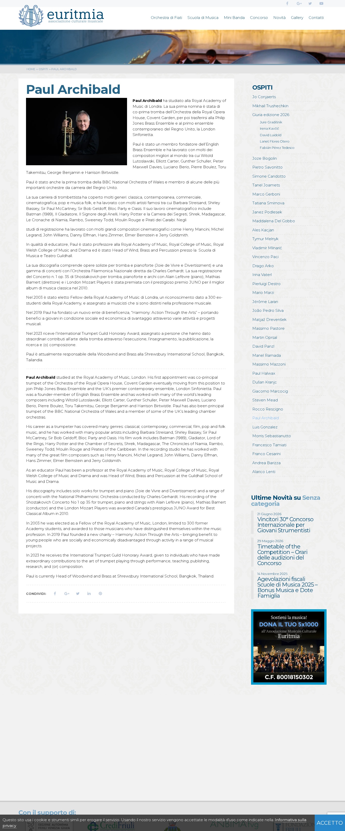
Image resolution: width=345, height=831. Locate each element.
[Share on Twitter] (77, 593)
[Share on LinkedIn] (89, 593)
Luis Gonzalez (265, 427)
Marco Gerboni (266, 194)
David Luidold (270, 135)
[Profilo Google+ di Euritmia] (298, 3)
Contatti (316, 17)
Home (31, 69)
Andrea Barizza (266, 462)
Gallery (297, 17)
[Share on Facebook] (55, 593)
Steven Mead (265, 400)
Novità (279, 17)
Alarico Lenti (263, 471)
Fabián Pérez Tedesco (277, 148)
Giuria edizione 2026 (270, 114)
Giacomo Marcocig (270, 391)
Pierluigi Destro (266, 283)
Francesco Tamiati (269, 444)
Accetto (330, 823)
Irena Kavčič (269, 128)
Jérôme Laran (265, 301)
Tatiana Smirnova (268, 203)
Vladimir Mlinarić (267, 247)
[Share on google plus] (66, 593)
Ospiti (43, 69)
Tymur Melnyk (265, 238)
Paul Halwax (263, 373)
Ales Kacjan (263, 230)
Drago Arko (263, 265)
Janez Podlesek (267, 212)
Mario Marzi (263, 292)
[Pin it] (100, 593)
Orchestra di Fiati (166, 17)
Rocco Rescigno (267, 409)
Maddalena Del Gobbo (273, 220)
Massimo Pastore (268, 328)
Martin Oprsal (264, 337)
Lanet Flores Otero (274, 141)
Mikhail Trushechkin (270, 105)
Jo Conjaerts (264, 96)
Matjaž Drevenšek (269, 319)
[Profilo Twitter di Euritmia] (310, 3)
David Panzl (263, 346)
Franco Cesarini (266, 453)
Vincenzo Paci (265, 256)
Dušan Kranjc (264, 382)
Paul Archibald (265, 418)
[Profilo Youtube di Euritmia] (321, 3)
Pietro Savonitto (267, 167)
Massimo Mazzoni (269, 364)
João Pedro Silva (268, 310)
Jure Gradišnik (271, 122)
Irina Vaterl (262, 274)
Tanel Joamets (266, 185)
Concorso (259, 17)
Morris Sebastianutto (271, 435)
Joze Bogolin (264, 158)
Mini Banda (234, 17)
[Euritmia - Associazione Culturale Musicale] (61, 17)
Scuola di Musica (202, 17)
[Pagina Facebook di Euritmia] (287, 3)
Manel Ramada (266, 355)
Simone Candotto (269, 176)
